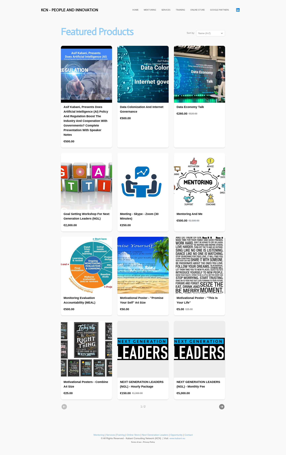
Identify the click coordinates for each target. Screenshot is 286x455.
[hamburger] (102, 10)
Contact (189, 435)
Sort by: (191, 33)
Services (110, 435)
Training (120, 435)
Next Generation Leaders (154, 435)
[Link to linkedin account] (238, 10)
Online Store (133, 435)
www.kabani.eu (177, 438)
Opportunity (176, 435)
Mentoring (99, 435)
